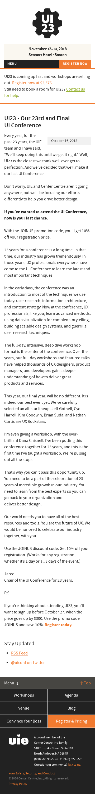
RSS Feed (19, 653)
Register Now (75, 63)
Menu (12, 63)
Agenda (71, 695)
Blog (71, 708)
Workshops (24, 695)
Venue (23, 708)
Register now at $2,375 (32, 83)
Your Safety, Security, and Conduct (32, 773)
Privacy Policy (18, 784)
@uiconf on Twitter (28, 662)
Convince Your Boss (24, 721)
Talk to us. (74, 765)
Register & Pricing (71, 721)
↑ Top (85, 683)
